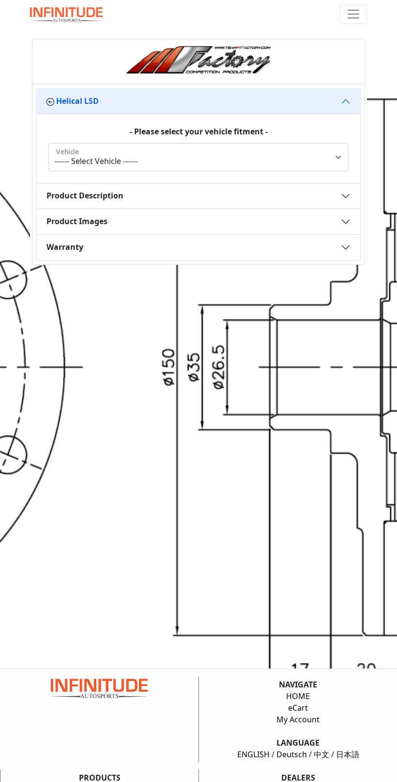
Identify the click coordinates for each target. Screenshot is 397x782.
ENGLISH (253, 754)
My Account (298, 719)
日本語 (347, 754)
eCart (298, 707)
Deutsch (291, 754)
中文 (321, 754)
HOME (298, 696)
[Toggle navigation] (353, 14)
